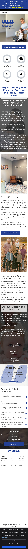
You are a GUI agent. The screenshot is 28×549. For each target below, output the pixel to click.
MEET (7, 66)
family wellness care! (19, 148)
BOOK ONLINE (10, 10)
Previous (2, 377)
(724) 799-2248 (18, 10)
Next (25, 377)
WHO (21, 66)
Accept (14, 546)
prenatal (10, 120)
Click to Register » (17, 7)
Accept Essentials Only (14, 543)
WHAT (7, 81)
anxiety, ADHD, (18, 144)
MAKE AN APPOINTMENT (14, 47)
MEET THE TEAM (10, 233)
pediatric (18, 120)
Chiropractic (14, 345)
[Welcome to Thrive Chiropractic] (9, 22)
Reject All (14, 540)
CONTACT (21, 81)
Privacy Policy (5, 537)
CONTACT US (14, 444)
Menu (4, 13)
